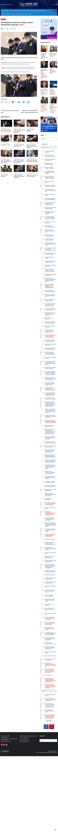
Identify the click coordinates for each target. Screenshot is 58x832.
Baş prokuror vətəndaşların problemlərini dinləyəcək (50, 322)
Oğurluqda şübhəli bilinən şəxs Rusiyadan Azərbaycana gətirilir (50, 244)
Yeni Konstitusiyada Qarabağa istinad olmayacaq (50, 548)
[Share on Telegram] (24, 102)
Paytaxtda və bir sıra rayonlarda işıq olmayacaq (50, 156)
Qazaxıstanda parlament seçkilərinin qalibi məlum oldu (49, 591)
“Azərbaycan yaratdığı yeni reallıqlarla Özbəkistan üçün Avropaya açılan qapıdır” (50, 461)
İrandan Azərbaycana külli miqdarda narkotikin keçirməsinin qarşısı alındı (50, 543)
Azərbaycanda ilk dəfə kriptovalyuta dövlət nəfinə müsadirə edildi (50, 647)
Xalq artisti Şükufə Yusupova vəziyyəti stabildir (50, 579)
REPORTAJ (28, 10)
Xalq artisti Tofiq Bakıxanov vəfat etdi (50, 695)
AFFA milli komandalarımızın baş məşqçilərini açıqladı (50, 349)
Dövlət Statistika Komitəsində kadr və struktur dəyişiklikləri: (50, 249)
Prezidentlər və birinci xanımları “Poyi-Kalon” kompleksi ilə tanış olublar (50, 270)
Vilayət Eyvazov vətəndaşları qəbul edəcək (50, 345)
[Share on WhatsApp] (3, 102)
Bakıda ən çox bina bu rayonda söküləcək (53, 55)
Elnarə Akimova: (50, 665)
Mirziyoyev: (50, 686)
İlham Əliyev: (50, 680)
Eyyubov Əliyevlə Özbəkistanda (48, 499)
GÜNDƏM (6, 10)
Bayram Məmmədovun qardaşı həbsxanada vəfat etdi (50, 609)
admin (7, 28)
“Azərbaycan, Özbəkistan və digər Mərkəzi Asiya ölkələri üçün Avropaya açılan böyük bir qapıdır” (50, 524)
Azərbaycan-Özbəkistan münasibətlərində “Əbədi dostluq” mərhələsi (49, 383)
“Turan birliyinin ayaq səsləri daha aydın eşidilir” (50, 583)
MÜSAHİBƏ (40, 10)
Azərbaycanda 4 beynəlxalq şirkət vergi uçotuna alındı (50, 486)
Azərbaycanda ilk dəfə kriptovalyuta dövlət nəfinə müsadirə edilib (50, 638)
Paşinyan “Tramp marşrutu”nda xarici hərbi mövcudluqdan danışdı (50, 472)
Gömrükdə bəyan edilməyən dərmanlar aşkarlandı (50, 254)
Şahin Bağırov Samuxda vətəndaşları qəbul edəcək (50, 341)
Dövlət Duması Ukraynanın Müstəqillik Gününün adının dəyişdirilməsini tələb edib (50, 456)
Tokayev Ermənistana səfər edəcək (50, 195)
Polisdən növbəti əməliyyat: (50, 309)
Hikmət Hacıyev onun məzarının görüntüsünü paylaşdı (49, 331)
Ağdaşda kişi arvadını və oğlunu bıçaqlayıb (49, 557)
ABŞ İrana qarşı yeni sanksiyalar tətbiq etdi (49, 164)
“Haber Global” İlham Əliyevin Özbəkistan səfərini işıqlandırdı (50, 203)
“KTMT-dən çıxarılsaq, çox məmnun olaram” (50, 398)
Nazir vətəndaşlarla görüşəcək (49, 318)
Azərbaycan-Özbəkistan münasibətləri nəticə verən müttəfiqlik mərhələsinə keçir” (50, 566)
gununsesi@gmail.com (26, 739)
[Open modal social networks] (28, 102)
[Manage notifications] (55, 829)
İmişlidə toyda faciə (50, 490)
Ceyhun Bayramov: (50, 388)
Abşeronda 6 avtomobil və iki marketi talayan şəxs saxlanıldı (19, 161)
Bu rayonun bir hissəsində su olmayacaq (50, 222)
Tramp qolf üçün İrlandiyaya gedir (50, 587)
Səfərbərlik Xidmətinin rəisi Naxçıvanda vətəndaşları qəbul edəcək (50, 313)
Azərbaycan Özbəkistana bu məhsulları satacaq (50, 262)
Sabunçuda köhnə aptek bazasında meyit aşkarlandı (19, 131)
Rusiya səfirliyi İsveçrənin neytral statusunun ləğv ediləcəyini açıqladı (50, 450)
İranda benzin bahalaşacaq (50, 539)
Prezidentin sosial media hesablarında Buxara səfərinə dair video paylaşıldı (50, 378)
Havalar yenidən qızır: (50, 446)
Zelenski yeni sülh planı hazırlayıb (49, 152)
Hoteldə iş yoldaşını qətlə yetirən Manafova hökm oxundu (6, 161)
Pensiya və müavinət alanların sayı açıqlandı (49, 596)
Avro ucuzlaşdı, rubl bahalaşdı (49, 605)
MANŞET (2, 10)
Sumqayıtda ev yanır (5, 144)
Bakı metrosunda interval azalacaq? (49, 300)
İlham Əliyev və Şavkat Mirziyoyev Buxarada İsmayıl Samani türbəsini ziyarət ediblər (50, 280)
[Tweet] (20, 102)
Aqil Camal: (50, 421)
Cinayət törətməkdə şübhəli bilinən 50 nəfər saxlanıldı (19, 176)
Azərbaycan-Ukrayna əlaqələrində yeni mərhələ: (53, 108)
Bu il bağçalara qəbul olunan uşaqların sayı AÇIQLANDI (50, 199)
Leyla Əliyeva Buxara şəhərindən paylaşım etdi (50, 230)
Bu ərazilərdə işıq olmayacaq (50, 655)
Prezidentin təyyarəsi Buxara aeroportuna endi (50, 530)
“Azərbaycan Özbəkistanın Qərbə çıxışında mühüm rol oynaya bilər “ (50, 437)
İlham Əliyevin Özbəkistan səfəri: (50, 503)
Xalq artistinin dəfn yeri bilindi (49, 182)
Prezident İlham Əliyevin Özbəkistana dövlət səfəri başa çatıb (50, 217)
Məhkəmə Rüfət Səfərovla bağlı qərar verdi (50, 426)
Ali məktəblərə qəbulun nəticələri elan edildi (49, 239)
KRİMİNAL (3, 19)
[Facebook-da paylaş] (8, 102)
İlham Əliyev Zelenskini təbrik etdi (50, 553)
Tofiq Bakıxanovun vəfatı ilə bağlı (50, 660)
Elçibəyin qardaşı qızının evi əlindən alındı (50, 186)
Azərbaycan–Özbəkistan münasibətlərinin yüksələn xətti (50, 295)
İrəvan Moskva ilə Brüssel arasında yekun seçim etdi (50, 482)
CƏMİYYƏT (21, 10)
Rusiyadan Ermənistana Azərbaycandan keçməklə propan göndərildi (50, 518)
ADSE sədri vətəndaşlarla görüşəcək (50, 326)
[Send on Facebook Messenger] (14, 102)
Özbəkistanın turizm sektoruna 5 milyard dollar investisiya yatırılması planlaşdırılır (50, 705)
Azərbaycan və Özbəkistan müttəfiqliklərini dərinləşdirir (50, 416)
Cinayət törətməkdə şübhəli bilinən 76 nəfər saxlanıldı (32, 146)
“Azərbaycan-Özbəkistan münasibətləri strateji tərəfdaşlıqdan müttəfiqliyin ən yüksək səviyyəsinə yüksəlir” (50, 404)
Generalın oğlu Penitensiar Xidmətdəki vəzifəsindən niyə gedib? (44, 56)
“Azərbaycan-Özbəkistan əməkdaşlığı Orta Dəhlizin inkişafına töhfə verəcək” (50, 393)
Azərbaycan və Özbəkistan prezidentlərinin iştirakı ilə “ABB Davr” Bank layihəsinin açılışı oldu (50, 373)
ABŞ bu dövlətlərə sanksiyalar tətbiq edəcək (50, 226)
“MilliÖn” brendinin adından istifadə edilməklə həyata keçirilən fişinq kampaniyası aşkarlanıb (50, 411)
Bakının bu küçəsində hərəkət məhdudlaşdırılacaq (50, 208)
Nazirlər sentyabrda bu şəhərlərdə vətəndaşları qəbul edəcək (49, 353)
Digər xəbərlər (49, 720)
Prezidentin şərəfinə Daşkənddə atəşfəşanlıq (50, 710)
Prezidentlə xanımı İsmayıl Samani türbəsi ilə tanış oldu (50, 442)
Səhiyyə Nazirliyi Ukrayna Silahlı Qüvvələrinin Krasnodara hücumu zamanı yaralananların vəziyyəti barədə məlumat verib (50, 431)
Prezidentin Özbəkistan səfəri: (50, 671)
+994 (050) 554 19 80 (25, 737)
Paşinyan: (50, 336)
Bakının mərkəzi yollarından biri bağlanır (50, 266)
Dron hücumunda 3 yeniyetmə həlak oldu (50, 358)
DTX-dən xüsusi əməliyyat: (44, 108)
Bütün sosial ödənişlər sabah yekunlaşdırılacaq (50, 561)
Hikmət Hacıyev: (50, 513)
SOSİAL (44, 10)
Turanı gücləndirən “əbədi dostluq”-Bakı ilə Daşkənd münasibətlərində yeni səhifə (50, 363)
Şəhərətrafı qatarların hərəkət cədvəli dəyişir (49, 235)
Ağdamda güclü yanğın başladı (49, 258)
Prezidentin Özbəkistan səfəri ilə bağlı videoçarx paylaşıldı (49, 172)
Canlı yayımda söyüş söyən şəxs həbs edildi (50, 160)
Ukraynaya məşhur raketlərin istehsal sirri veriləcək (50, 368)
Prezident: (50, 716)
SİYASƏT (10, 10)
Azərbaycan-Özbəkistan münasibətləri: (49, 286)
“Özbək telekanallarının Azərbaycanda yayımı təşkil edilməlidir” (50, 477)
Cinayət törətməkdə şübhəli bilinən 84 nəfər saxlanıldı (50, 571)
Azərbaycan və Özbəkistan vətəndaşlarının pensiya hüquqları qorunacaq (50, 304)
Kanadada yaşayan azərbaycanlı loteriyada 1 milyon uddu (52, 92)
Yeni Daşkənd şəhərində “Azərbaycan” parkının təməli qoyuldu (50, 699)
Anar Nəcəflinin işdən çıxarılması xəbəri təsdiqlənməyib (44, 92)
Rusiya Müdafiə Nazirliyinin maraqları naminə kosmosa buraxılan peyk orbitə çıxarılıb (50, 467)
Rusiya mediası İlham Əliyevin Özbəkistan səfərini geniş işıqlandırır (50, 494)
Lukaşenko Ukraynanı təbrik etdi (50, 614)
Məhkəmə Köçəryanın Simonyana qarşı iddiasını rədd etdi (50, 628)
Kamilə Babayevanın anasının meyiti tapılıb (53, 71)
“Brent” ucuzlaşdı (48, 675)
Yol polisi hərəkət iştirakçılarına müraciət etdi (50, 643)
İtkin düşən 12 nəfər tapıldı (50, 574)
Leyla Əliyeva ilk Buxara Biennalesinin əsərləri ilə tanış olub (49, 177)
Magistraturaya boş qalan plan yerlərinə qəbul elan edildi (50, 600)
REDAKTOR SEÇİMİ (34, 10)
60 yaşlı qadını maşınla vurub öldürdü (50, 652)
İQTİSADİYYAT (15, 10)
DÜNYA (24, 10)
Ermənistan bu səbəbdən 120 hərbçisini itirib (50, 275)
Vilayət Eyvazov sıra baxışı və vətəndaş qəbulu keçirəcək (50, 212)
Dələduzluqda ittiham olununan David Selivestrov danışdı (44, 74)
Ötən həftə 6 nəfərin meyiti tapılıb (50, 508)
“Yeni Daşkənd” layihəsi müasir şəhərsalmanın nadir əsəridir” (50, 633)
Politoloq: (50, 623)
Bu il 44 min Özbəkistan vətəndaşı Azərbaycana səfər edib (50, 190)
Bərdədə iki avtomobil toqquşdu (49, 168)
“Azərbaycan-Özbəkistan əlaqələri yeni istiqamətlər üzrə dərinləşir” (50, 618)
